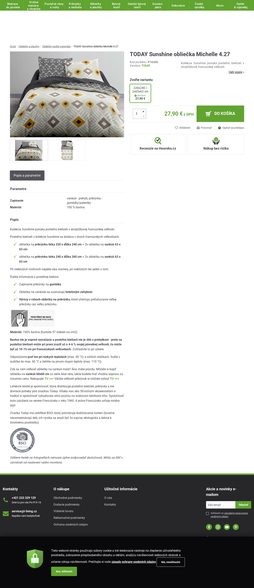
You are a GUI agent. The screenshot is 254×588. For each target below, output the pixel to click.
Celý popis (235, 72)
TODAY (146, 65)
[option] (29, 150)
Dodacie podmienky (67, 504)
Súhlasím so (229, 515)
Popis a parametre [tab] (27, 175)
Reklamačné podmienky (69, 518)
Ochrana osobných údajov (71, 524)
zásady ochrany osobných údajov (134, 562)
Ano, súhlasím (64, 571)
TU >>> (49, 378)
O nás (108, 498)
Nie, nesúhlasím (170, 562)
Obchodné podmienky (68, 498)
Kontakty (110, 504)
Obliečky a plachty (29, 46)
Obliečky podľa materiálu (56, 46)
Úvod (13, 46)
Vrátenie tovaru (63, 511)
